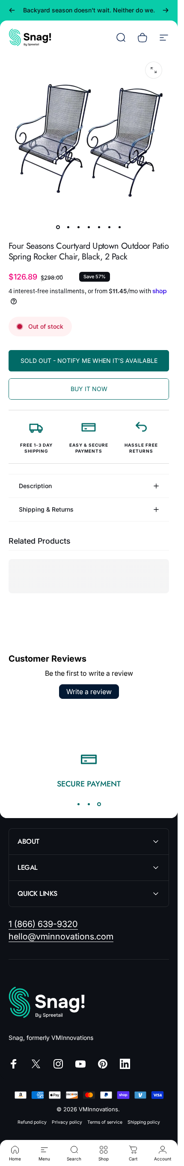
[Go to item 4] (89, 227)
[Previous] (12, 10)
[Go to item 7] (120, 227)
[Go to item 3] (79, 227)
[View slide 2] (89, 804)
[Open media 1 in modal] (153, 70)
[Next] (165, 10)
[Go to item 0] (58, 227)
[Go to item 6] (109, 227)
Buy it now (89, 388)
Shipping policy (144, 1122)
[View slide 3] (99, 804)
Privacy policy (67, 1122)
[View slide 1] (79, 804)
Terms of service (104, 1122)
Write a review (89, 691)
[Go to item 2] (68, 227)
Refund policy (32, 1122)
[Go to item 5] (99, 227)
